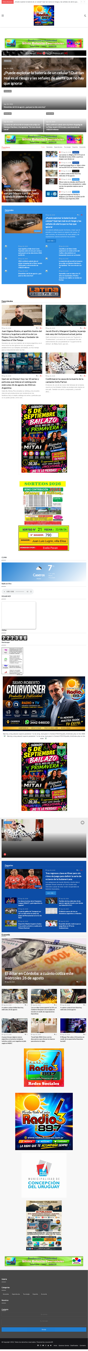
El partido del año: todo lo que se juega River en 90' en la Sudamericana (70, 926)
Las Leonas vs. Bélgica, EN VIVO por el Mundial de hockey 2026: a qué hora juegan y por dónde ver (72, 157)
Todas (43, 147)
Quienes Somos (64, 1345)
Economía (82, 147)
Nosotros (5, 1300)
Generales (49, 147)
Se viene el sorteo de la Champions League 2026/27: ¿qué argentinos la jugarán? (30, 903)
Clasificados (74, 1345)
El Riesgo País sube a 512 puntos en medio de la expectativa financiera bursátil (72, 1039)
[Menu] (3, 16)
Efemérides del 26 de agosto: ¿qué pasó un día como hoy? (24, 107)
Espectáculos (58, 147)
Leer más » (50, 241)
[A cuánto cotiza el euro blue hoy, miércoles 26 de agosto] (73, 996)
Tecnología (67, 147)
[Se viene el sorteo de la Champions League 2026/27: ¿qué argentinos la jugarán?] (11, 900)
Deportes (75, 147)
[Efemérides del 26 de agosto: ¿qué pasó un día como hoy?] (44, 99)
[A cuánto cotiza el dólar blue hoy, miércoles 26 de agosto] (15, 996)
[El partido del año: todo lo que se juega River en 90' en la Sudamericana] (51, 923)
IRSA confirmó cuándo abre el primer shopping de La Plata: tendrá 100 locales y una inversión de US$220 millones (64, 127)
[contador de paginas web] (14, 640)
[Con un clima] (44, 996)
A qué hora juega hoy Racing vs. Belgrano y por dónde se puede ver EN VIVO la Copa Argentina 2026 (72, 197)
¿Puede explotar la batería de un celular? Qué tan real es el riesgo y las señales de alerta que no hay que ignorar (44, 77)
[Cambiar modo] (85, 16)
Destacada (7, 61)
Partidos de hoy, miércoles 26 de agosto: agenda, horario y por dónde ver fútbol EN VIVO (71, 903)
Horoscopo (19, 674)
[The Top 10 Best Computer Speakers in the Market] (51, 154)
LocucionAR (49, 1342)
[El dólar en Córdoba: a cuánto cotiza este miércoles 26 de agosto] (44, 962)
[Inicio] (44, 15)
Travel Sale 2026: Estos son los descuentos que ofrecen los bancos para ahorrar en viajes (43, 1039)
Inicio (55, 1345)
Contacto (5, 1309)
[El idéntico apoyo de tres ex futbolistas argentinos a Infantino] (51, 911)
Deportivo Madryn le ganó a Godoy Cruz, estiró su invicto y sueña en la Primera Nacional (30, 926)
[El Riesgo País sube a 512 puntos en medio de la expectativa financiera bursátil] (73, 1025)
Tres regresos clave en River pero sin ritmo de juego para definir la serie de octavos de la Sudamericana (63, 876)
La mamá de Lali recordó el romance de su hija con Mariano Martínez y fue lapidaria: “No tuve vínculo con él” (22, 127)
